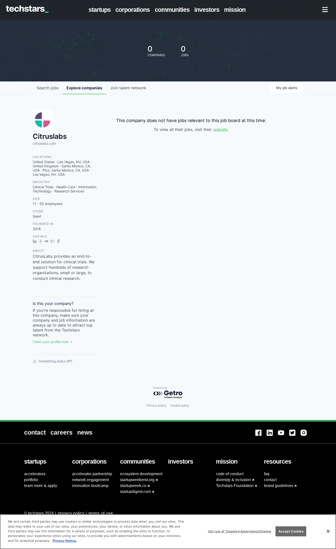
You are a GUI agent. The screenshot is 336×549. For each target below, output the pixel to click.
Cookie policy (179, 405)
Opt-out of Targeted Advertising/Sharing (239, 531)
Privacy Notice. (65, 541)
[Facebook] (261, 436)
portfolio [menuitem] (31, 480)
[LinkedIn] (272, 436)
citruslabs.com (44, 143)
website (220, 129)
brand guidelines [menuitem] (278, 486)
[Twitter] (295, 436)
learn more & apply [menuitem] (40, 486)
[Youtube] (283, 436)
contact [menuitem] (270, 480)
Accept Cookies (291, 531)
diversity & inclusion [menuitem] (233, 480)
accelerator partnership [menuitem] (92, 474)
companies (84, 87)
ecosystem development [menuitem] (141, 474)
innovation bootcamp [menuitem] (90, 486)
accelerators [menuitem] (35, 474)
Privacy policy (157, 405)
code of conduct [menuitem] (230, 474)
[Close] (328, 531)
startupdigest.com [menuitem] (135, 491)
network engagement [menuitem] (90, 480)
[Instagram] (306, 436)
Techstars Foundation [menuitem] (235, 486)
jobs (48, 87)
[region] (168, 531)
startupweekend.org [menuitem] (137, 480)
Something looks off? (55, 361)
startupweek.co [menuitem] (133, 486)
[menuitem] (100, 10)
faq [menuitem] (266, 474)
